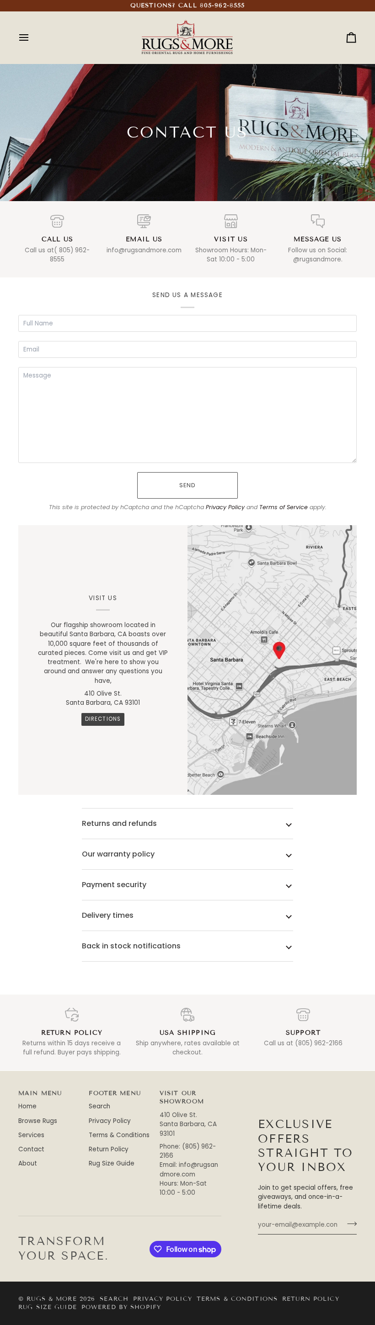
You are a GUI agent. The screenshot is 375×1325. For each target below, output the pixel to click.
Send (187, 485)
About (27, 1163)
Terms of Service (283, 507)
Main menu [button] (40, 1093)
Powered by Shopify (121, 1307)
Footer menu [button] (114, 1093)
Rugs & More (51, 1299)
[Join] (349, 1224)
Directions (102, 719)
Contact (31, 1149)
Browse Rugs (37, 1121)
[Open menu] (32, 37)
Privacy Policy (225, 507)
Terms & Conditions (119, 1135)
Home (27, 1106)
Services (31, 1135)
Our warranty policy (118, 854)
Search (99, 1106)
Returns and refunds (119, 823)
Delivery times (108, 915)
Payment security (114, 884)
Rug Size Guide (111, 1163)
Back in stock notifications (131, 946)
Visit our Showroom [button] (182, 1098)
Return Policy (109, 1149)
